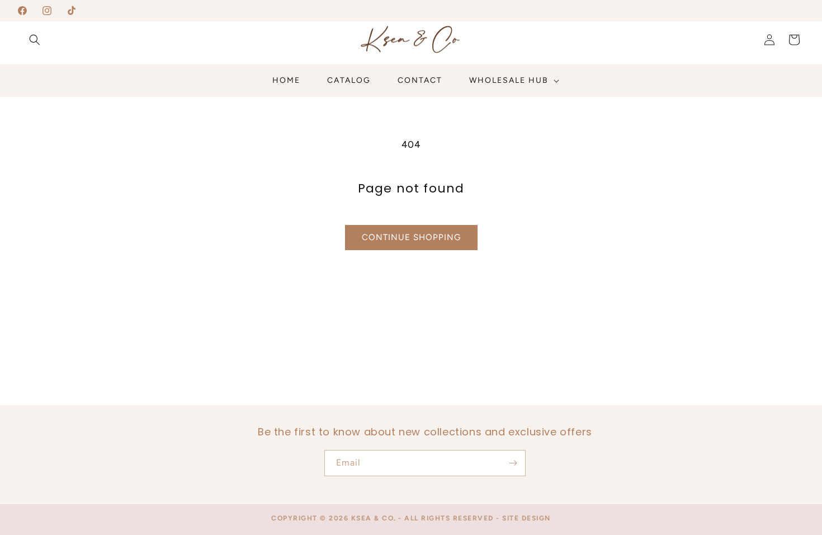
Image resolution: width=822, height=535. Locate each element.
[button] (34, 39)
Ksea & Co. (373, 518)
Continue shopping (411, 237)
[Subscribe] (512, 463)
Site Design (526, 518)
